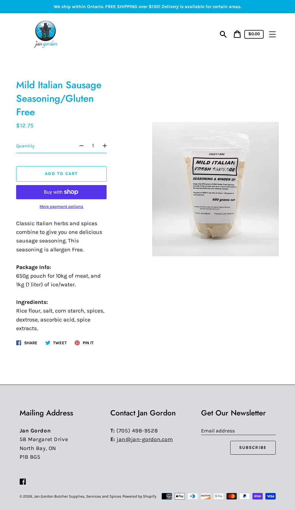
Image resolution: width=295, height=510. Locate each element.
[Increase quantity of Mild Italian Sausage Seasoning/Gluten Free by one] (107, 146)
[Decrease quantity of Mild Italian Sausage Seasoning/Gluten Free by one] (78, 146)
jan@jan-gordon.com (145, 439)
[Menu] (272, 34)
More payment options (61, 206)
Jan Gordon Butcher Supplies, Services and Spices (77, 496)
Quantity (25, 145)
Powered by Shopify (139, 496)
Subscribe (253, 447)
